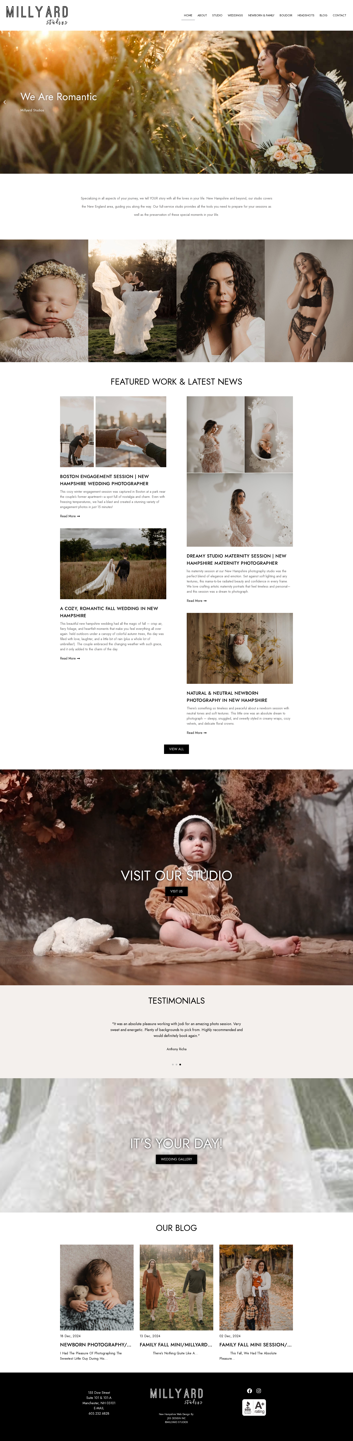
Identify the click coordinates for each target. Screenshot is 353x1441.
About (202, 15)
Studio (217, 15)
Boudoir (286, 15)
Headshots (306, 15)
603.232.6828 (99, 1413)
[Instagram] (259, 1391)
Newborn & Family (261, 15)
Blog (323, 15)
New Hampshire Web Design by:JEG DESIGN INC (176, 1416)
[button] (4, 102)
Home (188, 15)
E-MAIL (99, 1408)
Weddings (235, 15)
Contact (339, 15)
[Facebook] (250, 1391)
